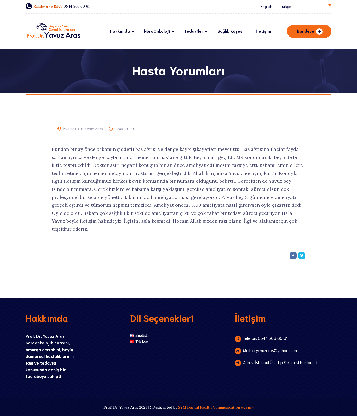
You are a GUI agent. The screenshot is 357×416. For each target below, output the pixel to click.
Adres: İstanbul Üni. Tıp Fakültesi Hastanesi (280, 362)
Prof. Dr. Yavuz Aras (85, 129)
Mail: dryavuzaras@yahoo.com (270, 350)
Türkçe (285, 6)
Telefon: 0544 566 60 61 (265, 338)
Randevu (305, 30)
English (266, 6)
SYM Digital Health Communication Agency (216, 407)
